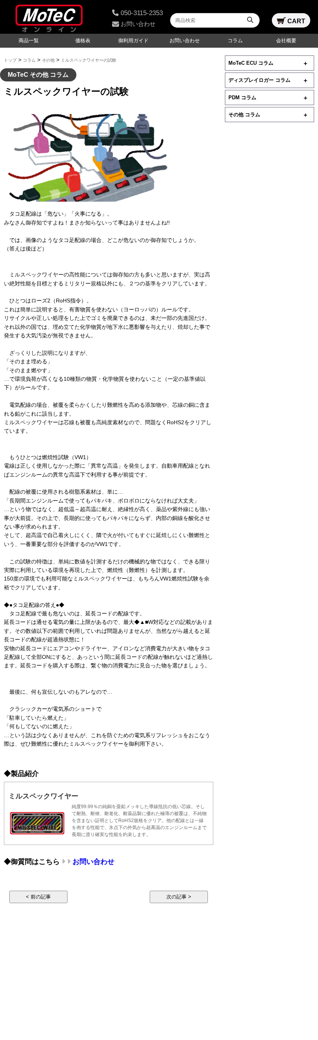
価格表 (82, 40)
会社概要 (286, 40)
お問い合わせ (137, 24)
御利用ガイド (133, 40)
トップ (10, 60)
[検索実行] (250, 20)
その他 (48, 60)
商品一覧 (29, 40)
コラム (235, 40)
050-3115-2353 (141, 13)
